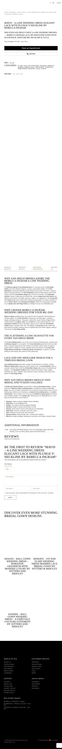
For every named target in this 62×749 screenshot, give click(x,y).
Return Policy (9, 690)
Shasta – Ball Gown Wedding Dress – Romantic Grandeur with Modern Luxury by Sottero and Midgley (17, 566)
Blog (34, 670)
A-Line (20, 65)
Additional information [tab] (38, 268)
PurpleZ (55, 740)
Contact (7, 681)
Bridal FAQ (8, 684)
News (34, 673)
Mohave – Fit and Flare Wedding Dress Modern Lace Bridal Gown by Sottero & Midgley (44, 563)
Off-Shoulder (33, 65)
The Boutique (9, 664)
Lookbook (8, 673)
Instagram (36, 684)
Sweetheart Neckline (26, 68)
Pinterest (36, 688)
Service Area (37, 664)
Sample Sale (29, 67)
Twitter (35, 686)
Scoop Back (39, 67)
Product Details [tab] (22, 268)
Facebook (35, 681)
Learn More (24, 41)
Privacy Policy (10, 688)
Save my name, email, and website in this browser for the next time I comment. (30, 493)
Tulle (38, 68)
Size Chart (36, 668)
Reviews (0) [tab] (54, 268)
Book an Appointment (31, 48)
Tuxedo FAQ (8, 686)
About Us (7, 662)
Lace (25, 65)
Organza (43, 65)
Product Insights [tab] (7, 268)
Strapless (49, 67)
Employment (9, 670)
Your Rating (8, 464)
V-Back (43, 68)
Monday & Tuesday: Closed (14, 701)
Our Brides (8, 668)
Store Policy (9, 692)
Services (35, 662)
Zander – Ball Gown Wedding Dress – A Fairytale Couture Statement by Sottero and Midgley (17, 620)
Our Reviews (9, 666)
